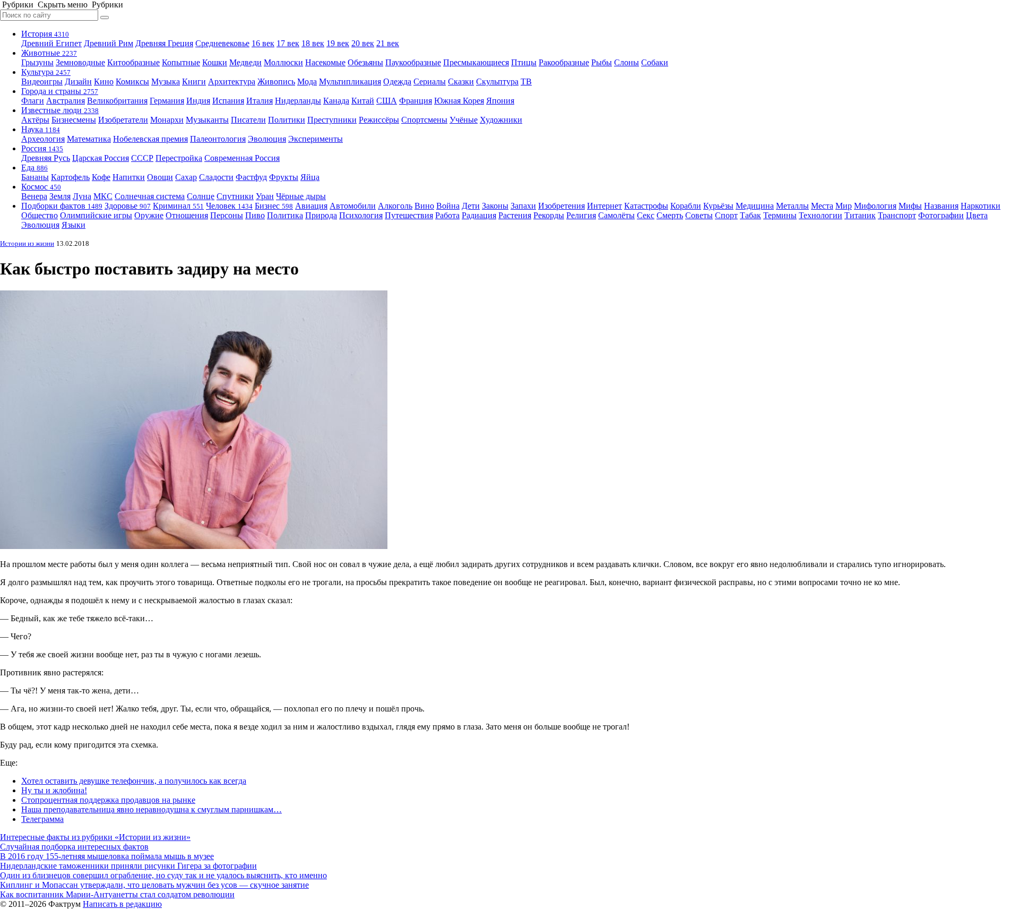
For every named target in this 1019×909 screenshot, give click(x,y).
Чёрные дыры (301, 196)
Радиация (479, 215)
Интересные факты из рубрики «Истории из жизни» (95, 837)
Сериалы (429, 81)
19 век (337, 43)
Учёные (464, 119)
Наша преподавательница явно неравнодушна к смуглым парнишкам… (151, 809)
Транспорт (897, 215)
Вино (424, 205)
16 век (263, 43)
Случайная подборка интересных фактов (74, 846)
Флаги (32, 100)
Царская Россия (100, 157)
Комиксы (132, 81)
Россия (42, 148)
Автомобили (353, 205)
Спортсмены (424, 119)
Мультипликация (350, 81)
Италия (259, 100)
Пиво (255, 215)
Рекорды (548, 215)
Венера (34, 196)
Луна (82, 196)
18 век (312, 43)
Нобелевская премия (150, 138)
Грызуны (37, 62)
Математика (89, 138)
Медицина (755, 205)
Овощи (160, 177)
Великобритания (117, 100)
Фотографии (941, 215)
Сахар (186, 177)
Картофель (70, 177)
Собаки (654, 62)
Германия (167, 100)
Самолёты (616, 215)
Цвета (977, 215)
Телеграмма (42, 819)
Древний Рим (108, 43)
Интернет (604, 205)
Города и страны (59, 91)
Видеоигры (42, 81)
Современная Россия (242, 157)
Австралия (65, 100)
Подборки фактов (61, 205)
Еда (34, 167)
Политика (285, 215)
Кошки (214, 62)
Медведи (245, 62)
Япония (500, 100)
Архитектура (231, 81)
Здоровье (128, 205)
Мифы (910, 205)
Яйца (309, 177)
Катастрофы (646, 205)
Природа (321, 215)
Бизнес (274, 205)
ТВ (526, 81)
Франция (415, 100)
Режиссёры (379, 119)
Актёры (35, 119)
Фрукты (283, 177)
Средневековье (222, 43)
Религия (581, 215)
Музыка (165, 81)
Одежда (397, 81)
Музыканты (207, 119)
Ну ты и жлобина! (54, 790)
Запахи (523, 205)
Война (448, 205)
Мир (843, 205)
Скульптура (497, 81)
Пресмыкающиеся (476, 62)
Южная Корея (459, 100)
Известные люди (60, 110)
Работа (447, 215)
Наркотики (980, 205)
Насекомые (325, 62)
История (45, 33)
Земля (60, 196)
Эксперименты (315, 138)
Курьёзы (718, 205)
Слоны (626, 62)
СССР (142, 157)
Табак (750, 215)
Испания (228, 100)
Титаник (860, 215)
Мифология (875, 205)
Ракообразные (564, 62)
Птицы (524, 62)
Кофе (101, 177)
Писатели (248, 119)
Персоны (226, 215)
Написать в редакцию (122, 903)
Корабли (685, 205)
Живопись (276, 81)
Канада (336, 100)
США (386, 100)
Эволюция (267, 138)
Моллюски (283, 62)
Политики (286, 119)
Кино (104, 81)
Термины (780, 215)
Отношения (187, 215)
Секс (645, 215)
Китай (362, 100)
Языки (73, 224)
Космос (41, 186)
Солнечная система (150, 196)
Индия (198, 100)
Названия (941, 205)
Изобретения (561, 205)
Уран (265, 196)
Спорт (726, 215)
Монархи (167, 119)
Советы (699, 215)
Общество (39, 215)
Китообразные (133, 62)
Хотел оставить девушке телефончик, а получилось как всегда (133, 780)
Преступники (332, 119)
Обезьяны (365, 62)
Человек (229, 205)
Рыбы (601, 62)
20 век (362, 43)
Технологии (820, 215)
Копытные (181, 62)
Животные (49, 52)
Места (822, 205)
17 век (288, 43)
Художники (501, 119)
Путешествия (409, 215)
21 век (387, 43)
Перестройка (179, 157)
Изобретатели (123, 119)
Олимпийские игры (96, 215)
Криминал (178, 205)
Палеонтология (218, 138)
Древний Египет (51, 43)
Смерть (670, 215)
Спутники (235, 196)
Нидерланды (298, 100)
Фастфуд (251, 177)
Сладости (216, 177)
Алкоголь (395, 205)
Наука (40, 129)
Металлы (792, 205)
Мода (307, 81)
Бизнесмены (73, 119)
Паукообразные (413, 62)
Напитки (129, 177)
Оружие (148, 215)
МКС (103, 196)
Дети (471, 205)
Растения (514, 215)
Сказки (461, 81)
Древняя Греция (164, 43)
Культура (46, 71)
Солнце (200, 196)
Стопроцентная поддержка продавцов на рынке (108, 799)
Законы (495, 205)
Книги (194, 81)
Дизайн (78, 81)
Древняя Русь (45, 157)
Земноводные (80, 62)
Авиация (311, 205)
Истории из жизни (27, 243)
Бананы (35, 177)
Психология (361, 215)
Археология (43, 138)
